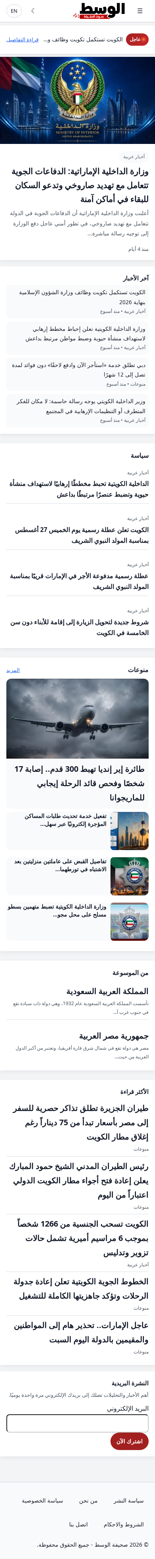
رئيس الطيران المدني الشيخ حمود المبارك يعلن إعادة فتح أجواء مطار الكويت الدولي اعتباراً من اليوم (79, 1180)
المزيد (13, 670)
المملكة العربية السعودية (107, 991)
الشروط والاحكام (124, 1524)
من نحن (88, 1500)
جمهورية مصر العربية (114, 1035)
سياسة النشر (129, 1500)
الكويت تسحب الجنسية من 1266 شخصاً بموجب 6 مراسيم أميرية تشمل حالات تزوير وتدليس (83, 1238)
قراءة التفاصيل (22, 39)
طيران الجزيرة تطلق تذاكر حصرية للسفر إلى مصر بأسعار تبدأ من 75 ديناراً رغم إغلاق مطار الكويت (81, 1122)
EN (14, 10)
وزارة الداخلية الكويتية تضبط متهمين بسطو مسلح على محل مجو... (57, 910)
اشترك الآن (129, 1441)
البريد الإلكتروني (128, 1408)
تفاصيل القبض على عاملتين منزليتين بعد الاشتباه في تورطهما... (60, 865)
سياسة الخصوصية (42, 1500)
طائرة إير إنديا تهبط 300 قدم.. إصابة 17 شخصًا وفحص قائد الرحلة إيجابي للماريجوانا (79, 783)
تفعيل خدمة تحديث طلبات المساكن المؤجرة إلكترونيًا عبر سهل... (66, 819)
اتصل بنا (78, 1524)
